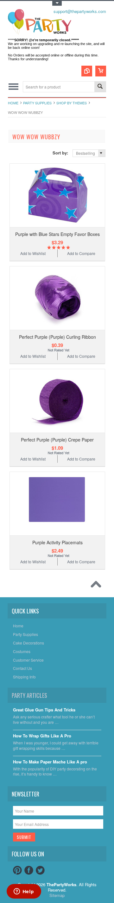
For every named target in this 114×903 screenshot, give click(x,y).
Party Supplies (37, 102)
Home (13, 102)
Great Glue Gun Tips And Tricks (44, 710)
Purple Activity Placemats (57, 542)
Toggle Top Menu (57, 3)
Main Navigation (13, 86)
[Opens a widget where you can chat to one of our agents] (23, 892)
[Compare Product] (86, 71)
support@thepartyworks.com (80, 11)
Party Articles (29, 695)
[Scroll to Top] (97, 586)
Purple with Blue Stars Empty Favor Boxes (57, 234)
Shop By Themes (71, 102)
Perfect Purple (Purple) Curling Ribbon (57, 337)
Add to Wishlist (33, 253)
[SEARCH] (100, 87)
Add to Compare (81, 253)
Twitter (40, 870)
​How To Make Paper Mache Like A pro (50, 762)
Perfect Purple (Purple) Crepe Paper (57, 439)
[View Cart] (100, 71)
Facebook (28, 870)
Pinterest (17, 870)
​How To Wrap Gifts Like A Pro (42, 736)
